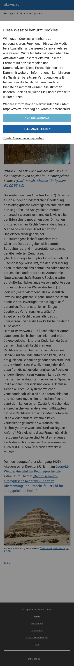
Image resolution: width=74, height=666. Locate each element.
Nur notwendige (36, 117)
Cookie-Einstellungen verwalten (23, 138)
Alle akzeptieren (37, 129)
